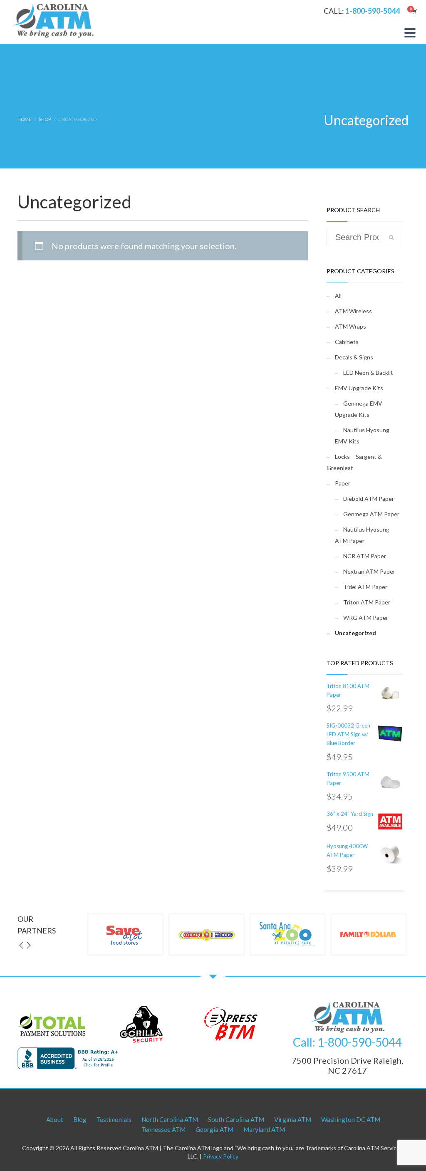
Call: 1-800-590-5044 (347, 1042)
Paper (342, 483)
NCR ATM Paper (364, 556)
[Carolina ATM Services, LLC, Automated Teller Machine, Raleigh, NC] (69, 1058)
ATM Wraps (350, 326)
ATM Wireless (353, 310)
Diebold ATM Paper (368, 498)
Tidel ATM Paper (365, 586)
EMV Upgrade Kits (359, 387)
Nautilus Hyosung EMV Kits (362, 435)
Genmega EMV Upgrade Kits (358, 409)
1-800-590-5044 (372, 10)
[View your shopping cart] (414, 11)
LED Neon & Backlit (368, 372)
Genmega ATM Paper (371, 513)
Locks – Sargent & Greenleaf (354, 462)
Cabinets (347, 341)
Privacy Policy (220, 1156)
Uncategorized (355, 632)
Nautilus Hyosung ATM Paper (362, 535)
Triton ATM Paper (366, 602)
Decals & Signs (354, 357)
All (338, 295)
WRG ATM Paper (365, 617)
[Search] (391, 237)
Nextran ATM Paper (369, 571)
